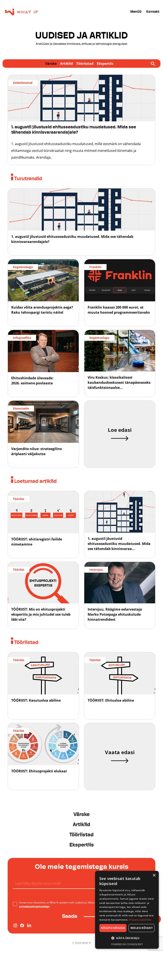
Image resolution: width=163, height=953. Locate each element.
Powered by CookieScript (127, 944)
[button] (127, 938)
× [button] (154, 875)
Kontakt (152, 12)
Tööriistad (84, 63)
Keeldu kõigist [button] (142, 928)
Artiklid (66, 63)
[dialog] (127, 910)
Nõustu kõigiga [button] (113, 928)
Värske (51, 63)
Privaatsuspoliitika (140, 919)
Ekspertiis (105, 63)
